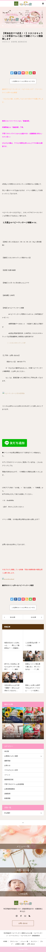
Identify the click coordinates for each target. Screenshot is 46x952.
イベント (7, 775)
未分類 (6, 751)
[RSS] (29, 916)
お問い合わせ (23, 923)
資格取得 (7, 793)
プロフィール (14, 941)
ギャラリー (34, 941)
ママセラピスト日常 (11, 770)
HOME (5, 941)
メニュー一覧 (24, 941)
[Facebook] (21, 916)
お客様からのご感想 (11, 756)
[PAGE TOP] (23, 822)
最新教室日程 (22, 42)
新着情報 (14, 42)
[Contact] (25, 916)
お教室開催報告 (9, 789)
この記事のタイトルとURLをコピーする (23, 81)
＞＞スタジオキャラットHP (16, 343)
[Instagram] (17, 916)
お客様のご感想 (19, 944)
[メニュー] (43, 3)
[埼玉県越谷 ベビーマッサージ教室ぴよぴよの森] (23, 903)
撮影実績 (7, 761)
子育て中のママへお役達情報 (14, 784)
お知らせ (7, 765)
